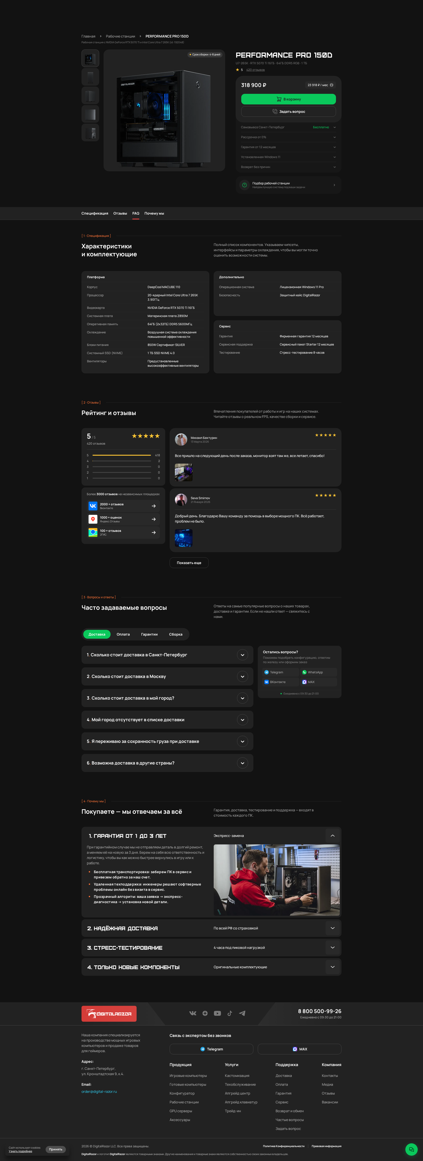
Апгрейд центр (237, 1093)
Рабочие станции (184, 1102)
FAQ (135, 213)
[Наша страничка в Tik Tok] (229, 1014)
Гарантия (283, 1093)
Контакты (330, 1075)
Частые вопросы (290, 1119)
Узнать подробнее (20, 1151)
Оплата (282, 1084)
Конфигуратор (182, 1093)
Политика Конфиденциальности (283, 1146)
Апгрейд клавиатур (241, 1102)
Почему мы (154, 213)
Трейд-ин (233, 1110)
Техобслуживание (240, 1084)
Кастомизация (237, 1075)
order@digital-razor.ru (99, 1091)
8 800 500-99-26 (319, 1011)
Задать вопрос (288, 1128)
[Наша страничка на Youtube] (217, 1014)
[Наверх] (411, 1134)
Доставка (284, 1075)
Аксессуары (180, 1119)
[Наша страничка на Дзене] (205, 1014)
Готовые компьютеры (188, 1084)
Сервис (282, 1102)
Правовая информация (326, 1146)
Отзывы (120, 213)
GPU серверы (181, 1110)
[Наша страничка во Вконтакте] (192, 1014)
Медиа (327, 1084)
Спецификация (95, 213)
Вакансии (330, 1102)
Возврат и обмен (290, 1110)
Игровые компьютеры (188, 1075)
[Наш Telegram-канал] (242, 1014)
